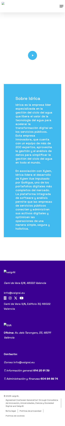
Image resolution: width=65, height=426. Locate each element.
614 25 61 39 (41, 370)
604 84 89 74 (49, 378)
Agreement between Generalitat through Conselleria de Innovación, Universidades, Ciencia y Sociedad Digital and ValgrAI (32, 403)
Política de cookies (15, 415)
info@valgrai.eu (14, 293)
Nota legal (11, 411)
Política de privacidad (30, 411)
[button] (61, 6)
